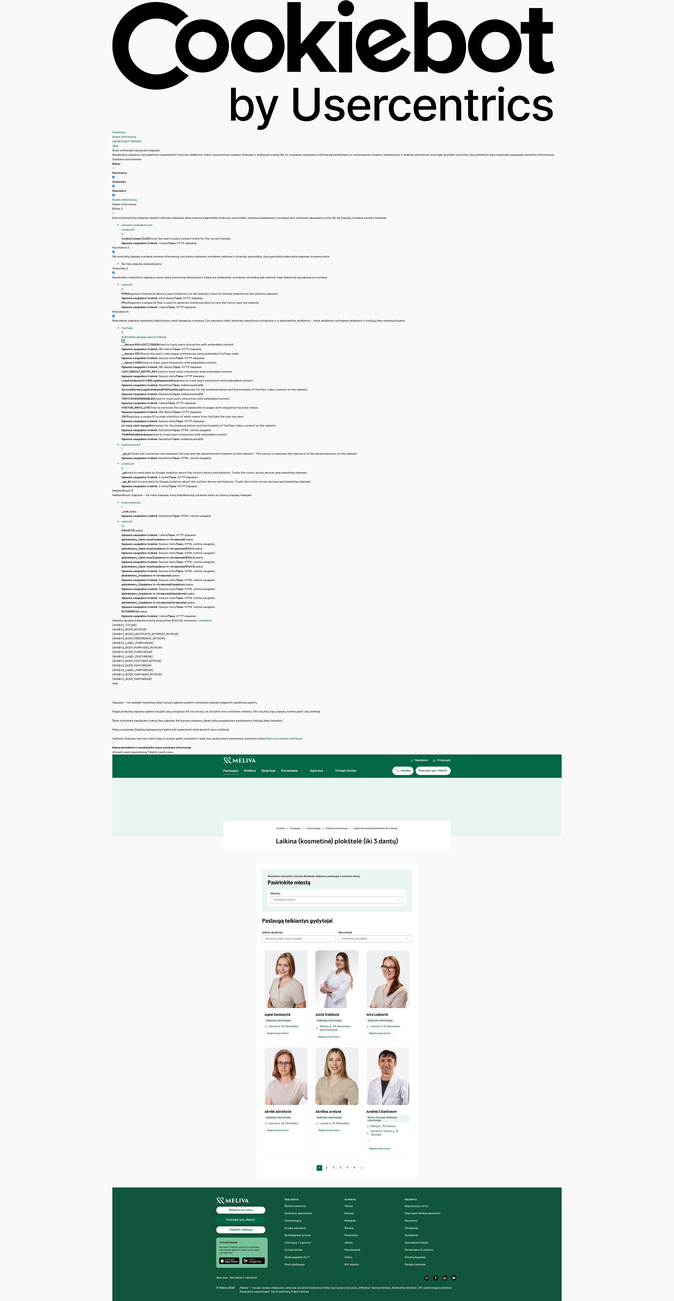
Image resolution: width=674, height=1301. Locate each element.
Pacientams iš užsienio (419, 1250)
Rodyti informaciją (124, 200)
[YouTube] (454, 1278)
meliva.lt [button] (127, 287)
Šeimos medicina (295, 1206)
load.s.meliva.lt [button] (131, 447)
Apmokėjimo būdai (416, 1243)
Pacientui (411, 1200)
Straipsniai (411, 1228)
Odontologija (314, 828)
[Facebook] (436, 1278)
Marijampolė (352, 1250)
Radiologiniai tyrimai (298, 1235)
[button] (338, 230)
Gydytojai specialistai (298, 1213)
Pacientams (289, 770)
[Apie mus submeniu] (326, 771)
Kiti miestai (352, 1264)
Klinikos (250, 770)
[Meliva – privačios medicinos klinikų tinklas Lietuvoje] (239, 760)
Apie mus (316, 770)
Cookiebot (205, 620)
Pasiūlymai (411, 1235)
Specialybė (345, 932)
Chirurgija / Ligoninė (298, 1243)
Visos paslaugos (295, 1264)
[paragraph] (333, 713)
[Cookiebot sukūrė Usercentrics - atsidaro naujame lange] (333, 65)
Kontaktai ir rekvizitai (243, 1278)
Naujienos (411, 1221)
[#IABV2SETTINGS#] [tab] (126, 141)
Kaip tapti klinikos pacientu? (423, 1213)
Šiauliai (349, 1228)
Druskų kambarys (295, 1228)
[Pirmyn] (361, 1168)
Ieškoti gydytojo (272, 932)
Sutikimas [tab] (118, 132)
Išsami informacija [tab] (124, 137)
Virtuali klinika (345, 770)
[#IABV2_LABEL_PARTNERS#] (132, 670)
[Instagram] (426, 1278)
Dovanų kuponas (415, 1257)
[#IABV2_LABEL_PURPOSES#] (132, 643)
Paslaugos (230, 770)
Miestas (275, 893)
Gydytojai (268, 770)
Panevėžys (351, 1235)
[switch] (113, 177)
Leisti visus (165, 752)
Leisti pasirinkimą (135, 752)
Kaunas (349, 1213)
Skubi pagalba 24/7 (297, 1257)
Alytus (348, 1243)
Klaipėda (350, 1221)
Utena (348, 1257)
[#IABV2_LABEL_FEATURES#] (132, 656)
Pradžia (281, 828)
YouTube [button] (127, 330)
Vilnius (349, 1206)
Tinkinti (152, 752)
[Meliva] (242, 1200)
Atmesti (117, 752)
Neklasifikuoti (122, 490)
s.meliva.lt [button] (127, 466)
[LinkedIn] (445, 1278)
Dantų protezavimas (337, 828)
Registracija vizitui (416, 1206)
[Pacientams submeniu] (301, 771)
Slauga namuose (415, 1264)
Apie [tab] (115, 146)
